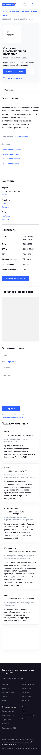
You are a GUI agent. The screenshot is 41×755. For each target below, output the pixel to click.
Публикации (25, 700)
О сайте (24, 707)
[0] (31, 4)
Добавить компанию (28, 684)
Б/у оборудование (8, 692)
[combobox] (20, 90)
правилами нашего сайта (13, 417)
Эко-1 (7, 595)
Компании (14, 12)
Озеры (4, 15)
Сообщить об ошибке (12, 78)
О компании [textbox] (9, 90)
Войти (37, 4)
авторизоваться (12, 361)
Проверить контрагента (15, 278)
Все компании (26, 696)
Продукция (5, 688)
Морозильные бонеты (12, 149)
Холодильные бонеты (12, 159)
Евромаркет (10, 548)
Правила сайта (26, 719)
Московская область (29, 12)
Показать (5, 207)
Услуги (4, 700)
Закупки (4, 696)
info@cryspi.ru (6, 216)
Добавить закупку (27, 688)
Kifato (7, 467)
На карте (5, 195)
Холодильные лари (11, 163)
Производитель (21, 136)
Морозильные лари (11, 154)
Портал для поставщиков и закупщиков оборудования (18, 671)
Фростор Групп (11, 508)
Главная (5, 12)
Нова (6, 432)
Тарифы (24, 711)
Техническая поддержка (30, 715)
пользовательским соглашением (12, 742)
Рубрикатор (25, 692)
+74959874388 (6, 204)
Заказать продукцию (14, 71)
